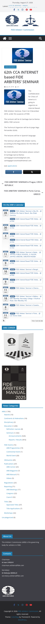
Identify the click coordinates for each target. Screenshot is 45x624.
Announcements (10, 67)
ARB (3, 411)
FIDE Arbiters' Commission (22, 30)
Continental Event (13, 452)
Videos (9, 478)
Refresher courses (13, 429)
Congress (10, 493)
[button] (4, 321)
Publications (9, 464)
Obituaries (8, 460)
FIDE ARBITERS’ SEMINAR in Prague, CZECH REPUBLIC (23, 184)
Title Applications (13, 508)
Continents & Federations (14, 418)
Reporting (8, 486)
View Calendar (36, 321)
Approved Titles (12, 505)
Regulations (8, 483)
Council (9, 497)
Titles (6, 502)
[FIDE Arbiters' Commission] (4, 38)
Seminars (10, 433)
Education (8, 426)
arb (18, 87)
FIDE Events (8, 445)
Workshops (8, 513)
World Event (11, 455)
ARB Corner (10, 467)
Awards (7, 415)
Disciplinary (8, 422)
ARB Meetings (11, 489)
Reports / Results (15, 440)
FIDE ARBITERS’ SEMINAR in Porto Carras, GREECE (22, 192)
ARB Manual (11, 474)
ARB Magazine (12, 471)
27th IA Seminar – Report (18, 6)
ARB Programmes (13, 448)
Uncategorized (7, 517)
